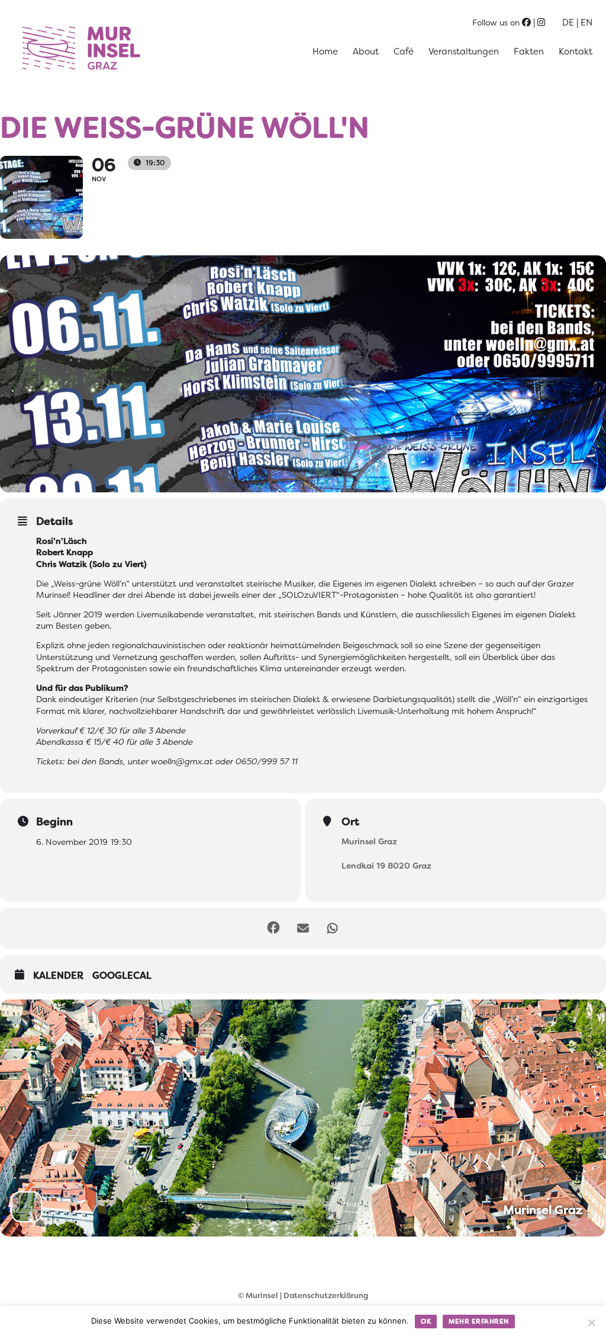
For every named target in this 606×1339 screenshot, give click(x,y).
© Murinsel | (260, 1295)
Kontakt (575, 51)
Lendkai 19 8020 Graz (386, 865)
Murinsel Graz (369, 841)
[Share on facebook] (273, 928)
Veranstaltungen (463, 51)
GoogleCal (122, 976)
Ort (350, 821)
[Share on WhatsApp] (332, 928)
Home (325, 51)
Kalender (58, 976)
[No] (591, 1322)
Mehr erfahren (479, 1321)
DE (568, 22)
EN (586, 22)
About (366, 51)
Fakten (529, 51)
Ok (426, 1321)
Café (404, 51)
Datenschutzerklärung (325, 1295)
